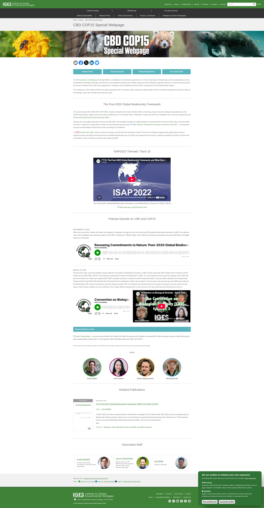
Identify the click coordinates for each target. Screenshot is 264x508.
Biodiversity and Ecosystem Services (96, 478)
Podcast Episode (117, 72)
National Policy (104, 16)
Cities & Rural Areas (125, 16)
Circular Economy (170, 11)
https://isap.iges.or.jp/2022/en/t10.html (133, 207)
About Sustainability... (83, 336)
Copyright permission (163, 497)
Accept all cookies (227, 502)
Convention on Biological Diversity (91, 80)
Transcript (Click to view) (84, 329)
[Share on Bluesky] (97, 62)
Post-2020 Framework (144, 427)
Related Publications (147, 72)
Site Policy (176, 497)
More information (250, 478)
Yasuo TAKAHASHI (124, 458)
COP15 (105, 112)
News (177, 4)
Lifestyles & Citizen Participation (174, 16)
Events (196, 4)
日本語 (259, 4)
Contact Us (187, 497)
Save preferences (210, 502)
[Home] (35, 5)
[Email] (75, 62)
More (97, 423)
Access (188, 494)
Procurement (179, 494)
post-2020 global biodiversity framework (89, 117)
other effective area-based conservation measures (151, 124)
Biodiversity (132, 11)
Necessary (208, 483)
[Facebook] (81, 62)
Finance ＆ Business (147, 16)
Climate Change (93, 11)
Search (254, 3)
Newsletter (159, 494)
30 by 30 (127, 427)
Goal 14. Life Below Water (105, 481)
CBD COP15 (120, 427)
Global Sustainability (84, 16)
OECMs (133, 427)
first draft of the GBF (86, 132)
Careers (214, 4)
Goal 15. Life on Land (88, 481)
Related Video (87, 72)
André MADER (106, 409)
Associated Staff (176, 72)
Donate (223, 4)
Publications (186, 4)
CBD (113, 427)
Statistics (207, 491)
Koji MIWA (158, 461)
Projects (205, 4)
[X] (86, 62)
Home (75, 20)
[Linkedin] (91, 62)
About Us (168, 4)
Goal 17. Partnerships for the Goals (128, 481)
